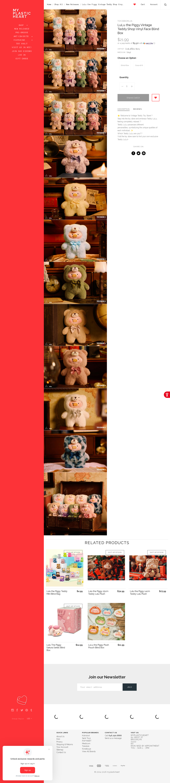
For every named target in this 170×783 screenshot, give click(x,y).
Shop (22, 25)
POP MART (86, 741)
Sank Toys (86, 738)
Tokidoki (85, 746)
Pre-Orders (22, 33)
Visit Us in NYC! (22, 47)
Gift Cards (22, 59)
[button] (138, 43)
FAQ (58, 739)
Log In (22, 55)
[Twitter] (22, 710)
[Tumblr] (31, 710)
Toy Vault (22, 44)
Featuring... (22, 40)
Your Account (62, 747)
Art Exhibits (22, 36)
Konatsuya (86, 749)
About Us (60, 736)
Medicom (86, 743)
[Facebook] (17, 710)
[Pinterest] (26, 710)
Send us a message (113, 738)
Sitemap (59, 750)
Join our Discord (22, 51)
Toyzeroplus (125, 21)
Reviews (137, 109)
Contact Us (61, 752)
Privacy (59, 742)
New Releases (21, 29)
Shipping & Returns (64, 744)
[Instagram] (12, 710)
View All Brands (89, 751)
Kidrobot (86, 735)
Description (124, 109)
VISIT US (135, 733)
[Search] (165, 5)
